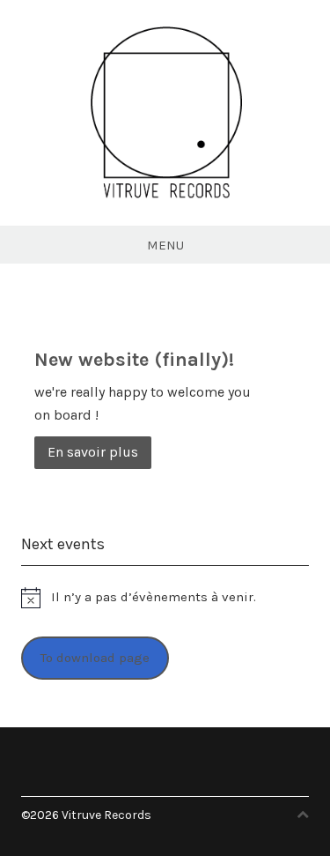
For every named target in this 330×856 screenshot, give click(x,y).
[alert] (165, 597)
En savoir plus (93, 451)
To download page (95, 658)
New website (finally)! (134, 359)
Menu (165, 245)
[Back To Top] (303, 815)
